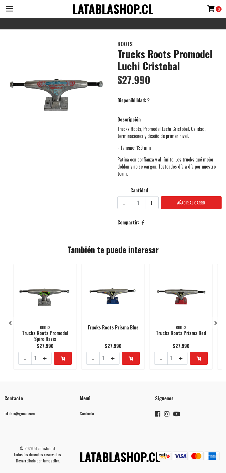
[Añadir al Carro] (63, 358)
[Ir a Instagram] (166, 415)
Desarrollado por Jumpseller (37, 460)
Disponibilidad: (131, 100)
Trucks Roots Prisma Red (181, 333)
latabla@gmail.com (19, 413)
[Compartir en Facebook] (143, 222)
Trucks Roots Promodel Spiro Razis (45, 335)
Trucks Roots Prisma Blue (113, 327)
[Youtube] (176, 415)
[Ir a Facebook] (157, 415)
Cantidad (139, 190)
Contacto (87, 413)
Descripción (129, 119)
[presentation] (10, 323)
